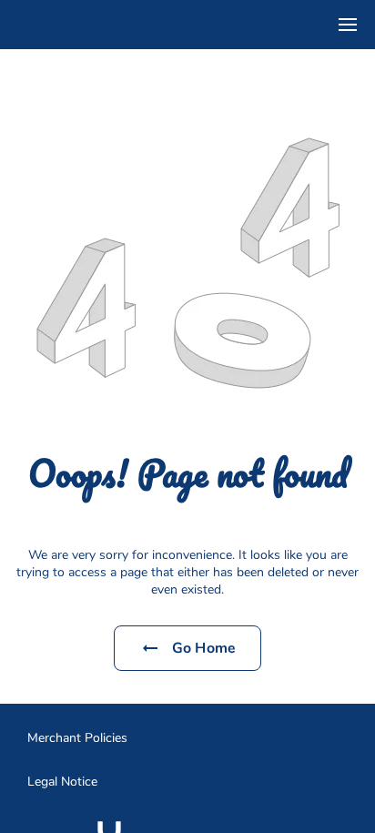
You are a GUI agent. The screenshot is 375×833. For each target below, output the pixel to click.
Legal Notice (62, 781)
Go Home (204, 648)
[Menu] (348, 24)
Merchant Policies (77, 738)
